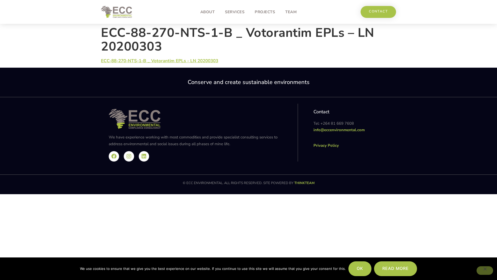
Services (234, 12)
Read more (395, 268)
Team (291, 12)
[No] (485, 270)
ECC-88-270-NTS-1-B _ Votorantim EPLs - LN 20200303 (159, 61)
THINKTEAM (304, 183)
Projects (265, 12)
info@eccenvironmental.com (339, 129)
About (207, 12)
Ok (360, 268)
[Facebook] (114, 156)
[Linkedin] (144, 156)
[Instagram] (129, 156)
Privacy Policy (326, 145)
